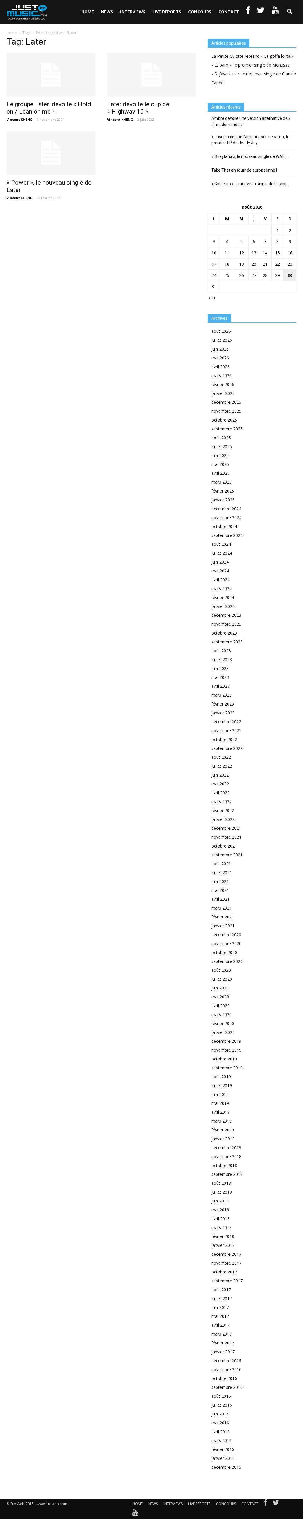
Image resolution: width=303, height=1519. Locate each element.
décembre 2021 (226, 828)
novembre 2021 (226, 837)
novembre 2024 (226, 517)
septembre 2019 (227, 1068)
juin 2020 (220, 988)
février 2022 (222, 810)
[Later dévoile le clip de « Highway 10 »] (151, 75)
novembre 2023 (226, 624)
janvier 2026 (223, 393)
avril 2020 (220, 1005)
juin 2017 (220, 1307)
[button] (289, 12)
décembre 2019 (226, 1041)
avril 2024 (220, 579)
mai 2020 (220, 997)
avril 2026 (220, 366)
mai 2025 (220, 464)
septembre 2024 (227, 535)
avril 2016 (220, 1431)
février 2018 (222, 1236)
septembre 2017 (227, 1281)
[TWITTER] (260, 12)
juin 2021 (220, 881)
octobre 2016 (224, 1378)
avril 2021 (220, 899)
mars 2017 (221, 1334)
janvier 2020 (223, 1032)
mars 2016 (221, 1440)
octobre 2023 (224, 633)
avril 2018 (220, 1218)
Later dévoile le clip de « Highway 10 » (138, 108)
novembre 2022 (226, 730)
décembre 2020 (226, 934)
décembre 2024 (226, 508)
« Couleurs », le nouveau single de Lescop (249, 183)
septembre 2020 (227, 961)
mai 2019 (220, 1103)
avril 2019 (220, 1112)
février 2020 (222, 1023)
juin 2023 (220, 668)
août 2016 (221, 1396)
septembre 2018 (227, 1174)
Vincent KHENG (20, 119)
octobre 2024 (224, 526)
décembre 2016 (226, 1360)
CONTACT (228, 11)
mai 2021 (220, 890)
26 (241, 275)
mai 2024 (220, 571)
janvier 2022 (223, 819)
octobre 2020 (224, 952)
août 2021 (221, 863)
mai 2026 (220, 358)
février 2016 (222, 1449)
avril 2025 (220, 473)
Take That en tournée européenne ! (244, 170)
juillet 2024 (221, 553)
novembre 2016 (226, 1369)
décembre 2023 (226, 615)
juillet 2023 (221, 659)
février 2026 (222, 384)
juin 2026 (220, 349)
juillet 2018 (221, 1192)
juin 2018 (220, 1201)
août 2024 (221, 544)
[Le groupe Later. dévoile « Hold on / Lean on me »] (51, 75)
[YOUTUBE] (275, 12)
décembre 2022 (226, 721)
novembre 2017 (226, 1263)
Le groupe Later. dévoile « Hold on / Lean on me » (49, 108)
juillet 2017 (221, 1298)
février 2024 (222, 597)
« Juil (212, 298)
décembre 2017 (226, 1254)
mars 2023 (221, 695)
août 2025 (221, 437)
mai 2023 (220, 677)
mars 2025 (221, 482)
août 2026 (221, 331)
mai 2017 (220, 1316)
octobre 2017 (224, 1272)
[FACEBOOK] (248, 12)
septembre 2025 (227, 429)
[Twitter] (276, 1504)
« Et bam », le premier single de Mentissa (250, 65)
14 (265, 253)
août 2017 (221, 1289)
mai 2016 (220, 1423)
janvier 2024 (223, 606)
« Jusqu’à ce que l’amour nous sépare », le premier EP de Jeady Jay (250, 139)
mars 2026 (221, 375)
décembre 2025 (226, 402)
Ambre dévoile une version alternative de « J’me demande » (251, 121)
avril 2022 (220, 792)
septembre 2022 (227, 748)
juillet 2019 (221, 1085)
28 (265, 275)
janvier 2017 (223, 1352)
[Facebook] (265, 1504)
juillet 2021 (221, 872)
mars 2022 (221, 801)
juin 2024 (220, 562)
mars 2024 (221, 588)
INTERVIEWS (132, 11)
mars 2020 (221, 1014)
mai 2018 (220, 1210)
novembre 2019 (226, 1050)
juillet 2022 (221, 766)
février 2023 (222, 704)
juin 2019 (220, 1094)
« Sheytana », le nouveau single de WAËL (249, 156)
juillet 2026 (221, 340)
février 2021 (222, 917)
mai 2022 (220, 784)
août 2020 (221, 970)
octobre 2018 (224, 1165)
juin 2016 (220, 1414)
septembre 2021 (227, 855)
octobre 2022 (224, 739)
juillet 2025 (221, 446)
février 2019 (222, 1130)
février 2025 (222, 491)
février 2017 (222, 1343)
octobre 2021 (224, 846)
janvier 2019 (223, 1139)
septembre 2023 (227, 642)
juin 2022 (220, 775)
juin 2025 (220, 455)
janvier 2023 (223, 713)
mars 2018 (221, 1227)
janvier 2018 (223, 1245)
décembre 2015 (226, 1467)
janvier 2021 (223, 926)
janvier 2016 (223, 1458)
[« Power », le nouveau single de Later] (51, 153)
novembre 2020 (226, 943)
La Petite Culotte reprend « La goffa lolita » (252, 56)
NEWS (107, 11)
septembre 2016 (227, 1387)
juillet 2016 (221, 1405)
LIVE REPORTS (166, 11)
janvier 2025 (223, 500)
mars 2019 (221, 1121)
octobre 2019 (224, 1059)
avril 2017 (220, 1325)
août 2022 (221, 757)
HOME (87, 11)
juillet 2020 (221, 979)
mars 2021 (221, 908)
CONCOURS (199, 11)
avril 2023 (220, 686)
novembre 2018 (226, 1156)
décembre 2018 (226, 1147)
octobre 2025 (224, 420)
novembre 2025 (226, 411)
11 (227, 253)
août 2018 (221, 1183)
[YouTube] (135, 1514)
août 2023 (221, 650)
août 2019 (221, 1076)
